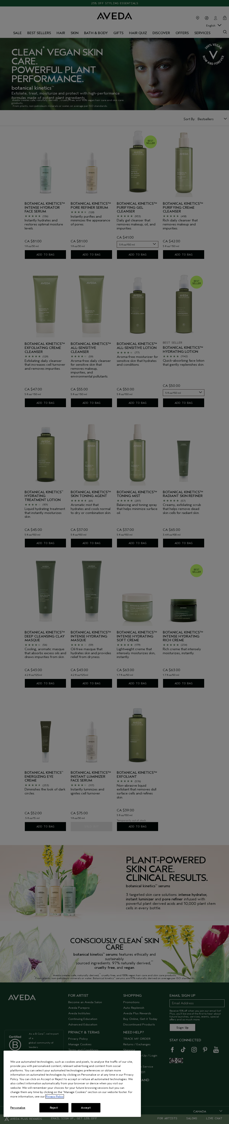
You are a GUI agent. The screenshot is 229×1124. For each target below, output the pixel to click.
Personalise (17, 1107)
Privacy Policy (55, 1096)
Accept (86, 1107)
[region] (72, 1084)
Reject (54, 1107)
